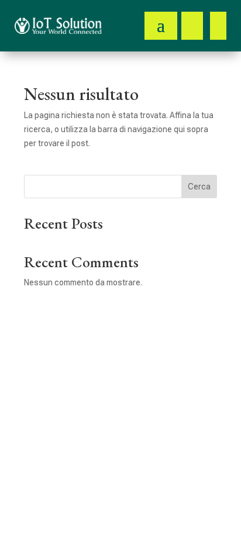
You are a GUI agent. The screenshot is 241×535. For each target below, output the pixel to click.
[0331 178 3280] (192, 25)
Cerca (199, 186)
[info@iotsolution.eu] (218, 26)
